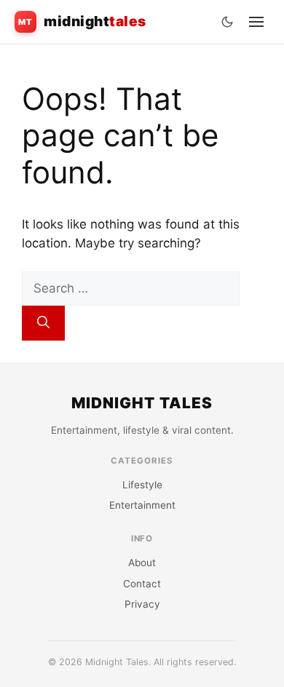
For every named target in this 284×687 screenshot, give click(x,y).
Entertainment (142, 505)
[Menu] (256, 22)
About (142, 562)
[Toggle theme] (227, 22)
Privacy (142, 604)
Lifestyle (142, 485)
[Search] (43, 323)
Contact (142, 583)
